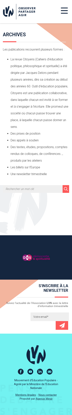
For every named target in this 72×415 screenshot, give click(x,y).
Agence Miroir (44, 398)
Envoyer (62, 325)
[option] (36, 257)
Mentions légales (25, 394)
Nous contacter (47, 394)
